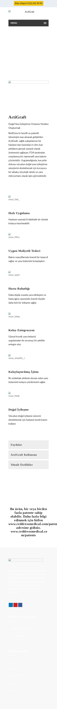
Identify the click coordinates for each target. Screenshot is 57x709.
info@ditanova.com (21, 636)
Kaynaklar (15, 684)
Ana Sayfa (15, 663)
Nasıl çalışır (16, 669)
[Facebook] (20, 605)
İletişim (14, 691)
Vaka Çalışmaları (18, 675)
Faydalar (16, 444)
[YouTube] (15, 605)
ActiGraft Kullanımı (24, 454)
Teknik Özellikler (22, 464)
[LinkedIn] (11, 605)
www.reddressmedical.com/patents (28, 533)
